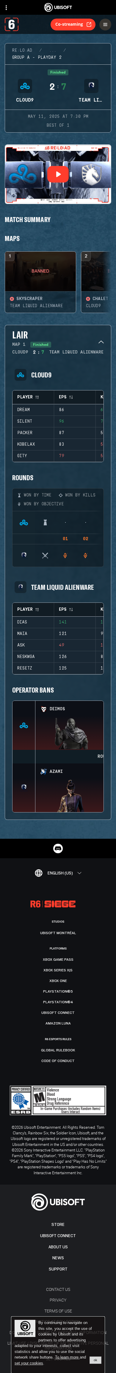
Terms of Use (58, 1311)
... (52, 50)
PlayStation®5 (58, 991)
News (58, 1258)
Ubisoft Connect (58, 1236)
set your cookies (29, 1363)
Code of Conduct (58, 1061)
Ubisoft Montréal (58, 933)
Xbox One (58, 981)
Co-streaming (69, 24)
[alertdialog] (58, 1345)
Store (58, 1224)
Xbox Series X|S (58, 970)
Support (58, 1269)
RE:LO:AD (22, 50)
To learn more (67, 1357)
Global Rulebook (58, 1050)
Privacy (58, 1300)
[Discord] (58, 848)
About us (58, 1247)
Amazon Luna (58, 1023)
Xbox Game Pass (58, 959)
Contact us (58, 1289)
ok (95, 1360)
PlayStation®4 (58, 1002)
